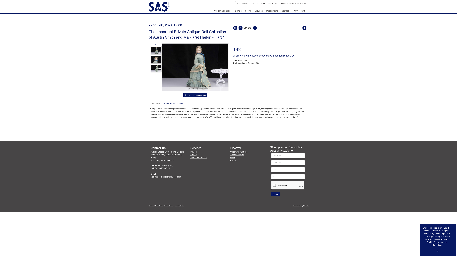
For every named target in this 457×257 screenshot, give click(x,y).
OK (438, 251)
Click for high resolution (197, 95)
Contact (233, 160)
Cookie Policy (168, 206)
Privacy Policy (179, 206)
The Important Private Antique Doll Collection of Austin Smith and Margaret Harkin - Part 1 (187, 34)
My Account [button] (299, 11)
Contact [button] (285, 11)
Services (259, 11)
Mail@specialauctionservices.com (294, 3)
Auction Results (237, 155)
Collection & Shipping (173, 103)
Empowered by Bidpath (301, 206)
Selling (248, 11)
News (232, 158)
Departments (272, 11)
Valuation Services (198, 158)
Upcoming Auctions (239, 152)
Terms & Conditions (156, 206)
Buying (238, 11)
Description (155, 103)
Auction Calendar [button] (222, 11)
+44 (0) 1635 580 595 (269, 3)
